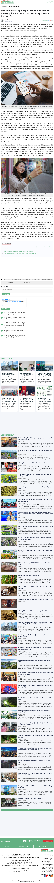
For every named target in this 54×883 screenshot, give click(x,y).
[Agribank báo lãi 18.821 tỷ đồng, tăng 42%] (9, 802)
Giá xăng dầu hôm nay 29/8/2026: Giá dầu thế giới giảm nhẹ (35, 599)
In (44, 283)
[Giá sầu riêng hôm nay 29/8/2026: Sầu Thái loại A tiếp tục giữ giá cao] (9, 491)
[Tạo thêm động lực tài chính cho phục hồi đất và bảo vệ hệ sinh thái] (9, 739)
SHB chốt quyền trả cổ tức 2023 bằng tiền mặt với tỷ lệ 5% (20, 253)
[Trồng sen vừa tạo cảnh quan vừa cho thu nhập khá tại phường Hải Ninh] (9, 478)
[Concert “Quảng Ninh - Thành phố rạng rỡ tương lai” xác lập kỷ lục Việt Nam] (9, 689)
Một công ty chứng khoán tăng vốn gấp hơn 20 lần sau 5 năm (34, 761)
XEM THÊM (27, 810)
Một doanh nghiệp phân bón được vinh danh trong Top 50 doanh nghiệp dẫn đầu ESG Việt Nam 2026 (9, 374)
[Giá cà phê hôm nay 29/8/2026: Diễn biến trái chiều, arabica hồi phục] (9, 591)
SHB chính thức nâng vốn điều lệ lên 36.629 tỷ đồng (18, 251)
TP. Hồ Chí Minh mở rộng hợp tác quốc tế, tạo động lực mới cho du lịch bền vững (35, 673)
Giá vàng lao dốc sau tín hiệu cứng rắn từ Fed (31, 463)
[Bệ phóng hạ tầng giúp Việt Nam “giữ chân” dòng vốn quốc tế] (9, 454)
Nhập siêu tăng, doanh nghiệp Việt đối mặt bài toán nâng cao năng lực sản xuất (35, 723)
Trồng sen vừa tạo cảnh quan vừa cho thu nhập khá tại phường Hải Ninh (34, 475)
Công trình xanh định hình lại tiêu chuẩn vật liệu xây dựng (35, 526)
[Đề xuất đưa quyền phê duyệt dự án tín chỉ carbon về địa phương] (9, 702)
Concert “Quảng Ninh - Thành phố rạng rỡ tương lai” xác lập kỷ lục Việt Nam (35, 686)
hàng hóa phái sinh (6, 299)
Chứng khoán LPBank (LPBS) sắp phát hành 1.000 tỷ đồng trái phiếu (35, 786)
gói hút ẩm (4, 305)
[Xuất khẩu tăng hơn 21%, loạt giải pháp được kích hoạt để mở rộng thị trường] (9, 442)
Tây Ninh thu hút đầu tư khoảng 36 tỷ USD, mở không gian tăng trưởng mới (35, 500)
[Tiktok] (50, 876)
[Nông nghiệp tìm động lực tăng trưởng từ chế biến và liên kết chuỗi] (9, 554)
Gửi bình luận (6, 294)
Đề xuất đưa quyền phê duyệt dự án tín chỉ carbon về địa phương (35, 698)
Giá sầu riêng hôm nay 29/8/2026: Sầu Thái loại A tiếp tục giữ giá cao (34, 487)
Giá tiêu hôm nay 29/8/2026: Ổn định (28, 575)
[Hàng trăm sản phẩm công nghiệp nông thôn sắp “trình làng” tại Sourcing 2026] (9, 651)
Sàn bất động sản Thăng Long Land (14, 301)
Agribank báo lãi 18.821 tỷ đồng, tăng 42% (30, 798)
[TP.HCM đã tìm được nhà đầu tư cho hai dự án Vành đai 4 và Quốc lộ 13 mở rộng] (9, 541)
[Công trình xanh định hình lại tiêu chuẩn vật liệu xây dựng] (9, 530)
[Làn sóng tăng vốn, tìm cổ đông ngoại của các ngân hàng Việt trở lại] (44, 366)
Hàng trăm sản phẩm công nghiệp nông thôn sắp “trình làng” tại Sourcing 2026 (34, 648)
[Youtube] (47, 876)
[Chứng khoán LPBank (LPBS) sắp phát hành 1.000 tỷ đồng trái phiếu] (9, 790)
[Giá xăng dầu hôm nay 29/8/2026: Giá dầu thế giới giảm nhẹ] (9, 603)
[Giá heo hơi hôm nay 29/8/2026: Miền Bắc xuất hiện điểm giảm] (9, 567)
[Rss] (52, 876)
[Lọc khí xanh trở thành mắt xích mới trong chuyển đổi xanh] (9, 664)
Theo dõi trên (45, 20)
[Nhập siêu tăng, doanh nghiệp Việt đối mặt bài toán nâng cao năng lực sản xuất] (9, 727)
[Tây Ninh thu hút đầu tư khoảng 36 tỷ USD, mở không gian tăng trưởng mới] (9, 503)
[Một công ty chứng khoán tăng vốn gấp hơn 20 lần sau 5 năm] (9, 764)
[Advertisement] (27, 267)
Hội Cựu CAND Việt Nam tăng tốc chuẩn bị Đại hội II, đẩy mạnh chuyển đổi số (27, 400)
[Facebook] (45, 876)
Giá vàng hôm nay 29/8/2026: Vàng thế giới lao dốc (32, 611)
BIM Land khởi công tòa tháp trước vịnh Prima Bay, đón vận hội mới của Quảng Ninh (9, 400)
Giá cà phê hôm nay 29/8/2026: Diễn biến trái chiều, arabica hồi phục (35, 587)
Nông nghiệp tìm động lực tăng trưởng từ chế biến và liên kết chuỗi (35, 551)
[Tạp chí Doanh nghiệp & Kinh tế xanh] (7, 2)
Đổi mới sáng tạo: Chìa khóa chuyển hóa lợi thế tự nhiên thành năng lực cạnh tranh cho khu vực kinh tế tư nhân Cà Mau (35, 513)
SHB (45, 137)
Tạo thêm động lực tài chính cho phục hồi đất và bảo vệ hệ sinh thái (35, 736)
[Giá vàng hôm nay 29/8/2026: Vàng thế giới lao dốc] (9, 615)
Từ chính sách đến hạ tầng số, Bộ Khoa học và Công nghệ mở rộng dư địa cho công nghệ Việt (35, 748)
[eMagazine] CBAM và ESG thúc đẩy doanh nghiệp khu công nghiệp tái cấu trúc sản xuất (34, 711)
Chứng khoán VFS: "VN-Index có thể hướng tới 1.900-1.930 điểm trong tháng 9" (35, 774)
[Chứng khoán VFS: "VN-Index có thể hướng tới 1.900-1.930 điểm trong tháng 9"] (9, 777)
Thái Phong (7, 19)
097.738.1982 (49, 841)
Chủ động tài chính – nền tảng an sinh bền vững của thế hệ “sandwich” (26, 374)
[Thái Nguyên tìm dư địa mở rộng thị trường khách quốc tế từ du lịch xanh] (9, 639)
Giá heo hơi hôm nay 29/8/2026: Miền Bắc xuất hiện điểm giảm (34, 563)
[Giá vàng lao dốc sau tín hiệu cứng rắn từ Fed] (9, 467)
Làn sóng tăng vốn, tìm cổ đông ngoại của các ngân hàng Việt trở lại (44, 374)
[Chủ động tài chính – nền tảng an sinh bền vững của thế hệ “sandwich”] (27, 366)
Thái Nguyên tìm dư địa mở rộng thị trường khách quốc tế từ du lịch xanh (35, 635)
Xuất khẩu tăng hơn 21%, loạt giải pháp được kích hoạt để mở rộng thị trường (35, 438)
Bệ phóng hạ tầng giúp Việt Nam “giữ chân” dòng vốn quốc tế (35, 451)
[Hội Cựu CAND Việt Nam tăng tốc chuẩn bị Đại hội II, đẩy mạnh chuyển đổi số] (27, 391)
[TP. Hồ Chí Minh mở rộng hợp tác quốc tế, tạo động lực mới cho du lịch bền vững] (9, 676)
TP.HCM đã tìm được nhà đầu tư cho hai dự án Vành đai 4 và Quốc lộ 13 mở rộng (35, 538)
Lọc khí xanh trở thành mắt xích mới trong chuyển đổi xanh (34, 660)
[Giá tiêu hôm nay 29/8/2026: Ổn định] (9, 579)
